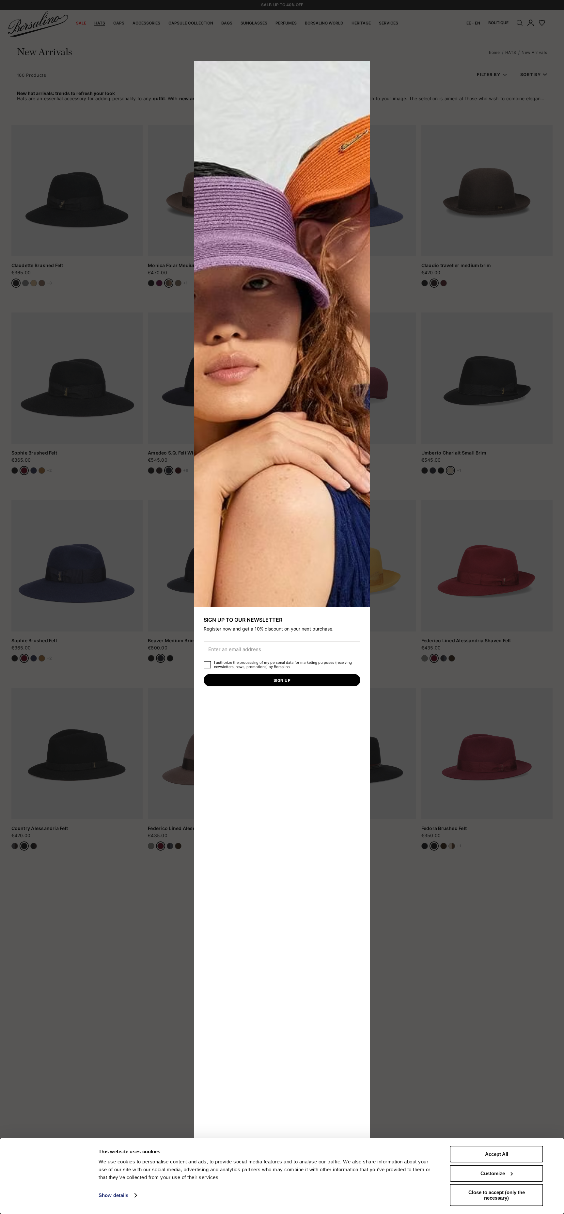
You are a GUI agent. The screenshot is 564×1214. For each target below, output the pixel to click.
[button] (363, 68)
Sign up (282, 680)
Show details (113, 1195)
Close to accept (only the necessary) (496, 1195)
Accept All (496, 1154)
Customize (492, 1173)
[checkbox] (207, 664)
